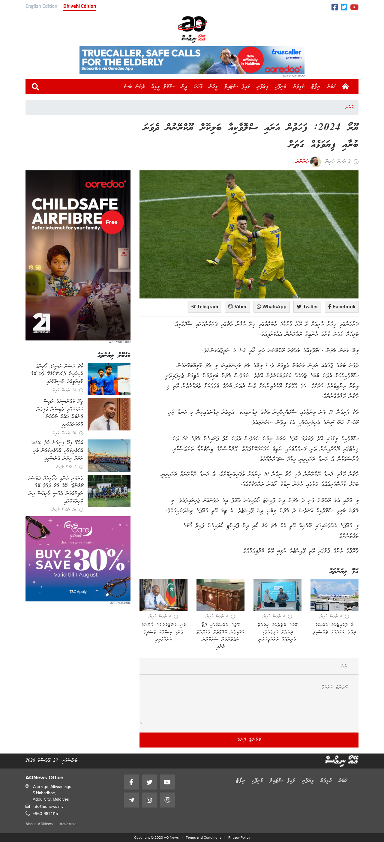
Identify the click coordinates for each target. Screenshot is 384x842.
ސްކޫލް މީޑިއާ (163, 86)
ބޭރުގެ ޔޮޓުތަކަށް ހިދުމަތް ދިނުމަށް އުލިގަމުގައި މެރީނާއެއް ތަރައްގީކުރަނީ (278, 632)
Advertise (68, 824)
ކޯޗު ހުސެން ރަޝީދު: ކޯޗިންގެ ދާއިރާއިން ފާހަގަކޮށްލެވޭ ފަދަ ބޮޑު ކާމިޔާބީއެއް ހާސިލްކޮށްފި (57, 374)
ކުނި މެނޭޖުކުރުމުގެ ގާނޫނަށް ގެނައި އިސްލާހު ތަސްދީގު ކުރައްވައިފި (163, 632)
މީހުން (213, 86)
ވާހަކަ (198, 86)
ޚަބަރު (331, 86)
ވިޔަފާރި (262, 86)
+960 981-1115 (45, 813)
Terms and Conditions (203, 837)
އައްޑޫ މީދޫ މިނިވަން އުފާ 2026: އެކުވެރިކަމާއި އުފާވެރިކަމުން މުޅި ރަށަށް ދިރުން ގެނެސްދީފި (56, 450)
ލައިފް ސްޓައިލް (237, 86)
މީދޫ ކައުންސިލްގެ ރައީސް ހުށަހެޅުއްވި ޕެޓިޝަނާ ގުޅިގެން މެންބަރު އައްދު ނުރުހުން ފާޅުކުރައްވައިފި (60, 413)
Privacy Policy (239, 837)
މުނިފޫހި (280, 86)
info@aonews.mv (48, 806)
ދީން (184, 86)
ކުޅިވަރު (299, 86)
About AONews (39, 824)
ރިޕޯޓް (315, 86)
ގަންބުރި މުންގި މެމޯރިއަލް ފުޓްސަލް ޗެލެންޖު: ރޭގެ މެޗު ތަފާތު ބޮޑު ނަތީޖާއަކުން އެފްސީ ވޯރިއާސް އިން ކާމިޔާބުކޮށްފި (55, 490)
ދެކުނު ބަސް (134, 86)
